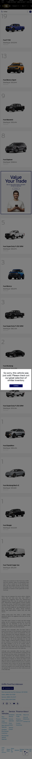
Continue (16, 385)
